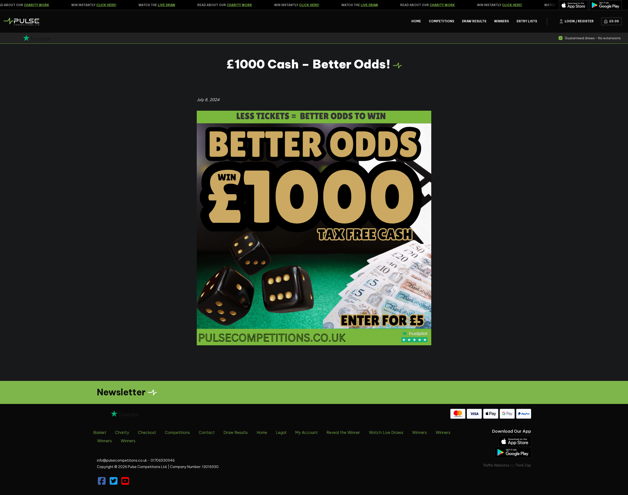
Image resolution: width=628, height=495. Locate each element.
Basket (99, 432)
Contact (207, 432)
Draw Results (235, 432)
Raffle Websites (496, 465)
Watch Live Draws (386, 432)
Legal (281, 432)
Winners (419, 432)
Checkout (147, 432)
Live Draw (158, 5)
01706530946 (163, 460)
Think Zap (523, 465)
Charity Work (28, 5)
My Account (306, 432)
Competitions (177, 432)
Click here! (98, 5)
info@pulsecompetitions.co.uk (122, 460)
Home (262, 432)
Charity (122, 432)
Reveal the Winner (343, 432)
